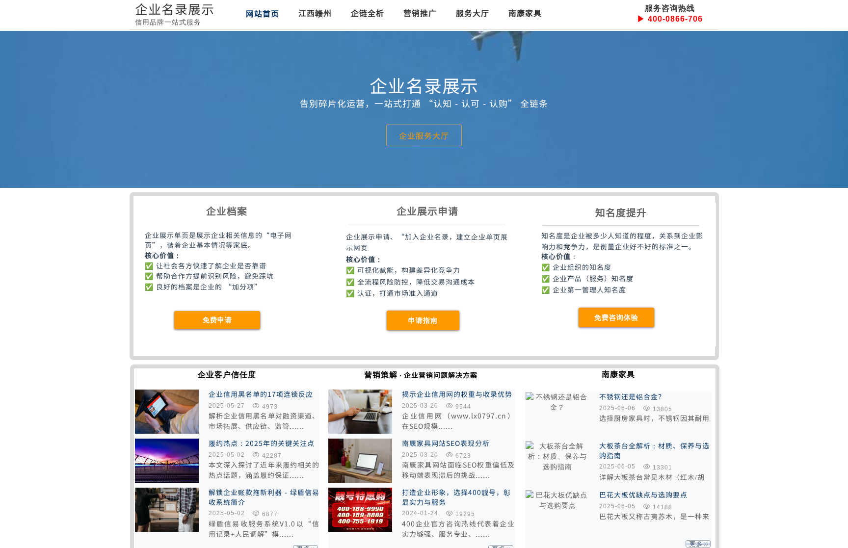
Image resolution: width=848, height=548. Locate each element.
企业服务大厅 (424, 135)
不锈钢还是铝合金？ (632, 396)
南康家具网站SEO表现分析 (446, 443)
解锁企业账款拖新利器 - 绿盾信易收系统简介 (264, 497)
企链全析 (367, 13)
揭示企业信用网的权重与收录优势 (457, 394)
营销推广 (420, 13)
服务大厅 (472, 13)
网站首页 (262, 13)
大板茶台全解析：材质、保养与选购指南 (654, 450)
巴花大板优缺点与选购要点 (643, 494)
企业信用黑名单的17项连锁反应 (261, 394)
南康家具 (525, 13)
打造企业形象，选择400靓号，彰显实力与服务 (456, 497)
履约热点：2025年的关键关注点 (262, 443)
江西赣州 (315, 13)
